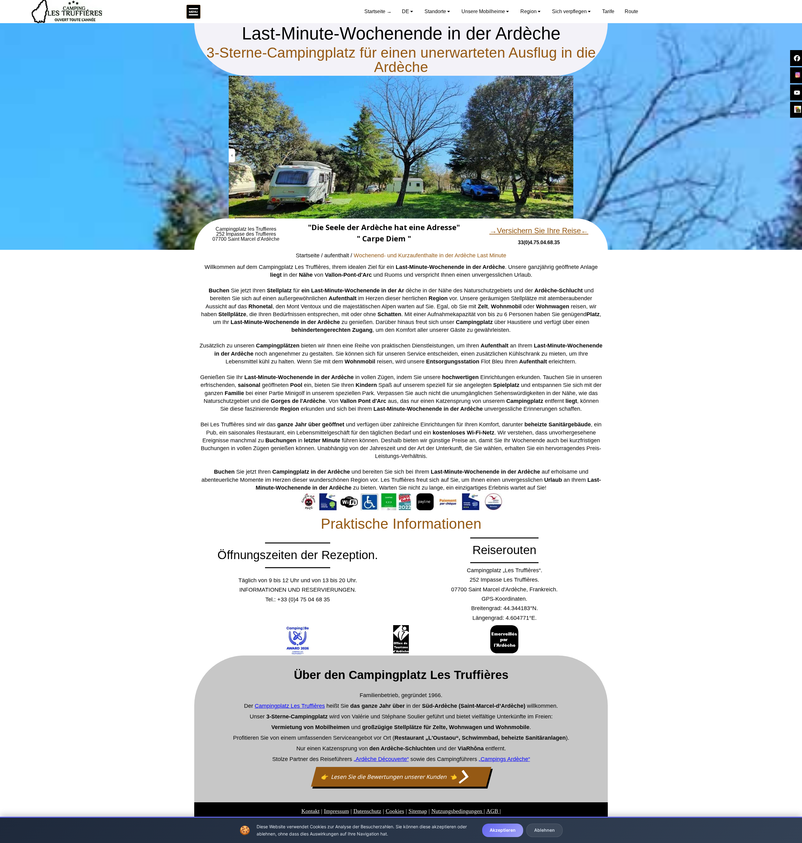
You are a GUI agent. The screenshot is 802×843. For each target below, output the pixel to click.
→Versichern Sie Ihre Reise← (538, 230)
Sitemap (418, 811)
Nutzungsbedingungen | (458, 811)
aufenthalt (336, 255)
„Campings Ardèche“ (504, 759)
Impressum (336, 811)
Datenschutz (367, 811)
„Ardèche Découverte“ (381, 759)
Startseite (308, 255)
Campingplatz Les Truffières (290, 706)
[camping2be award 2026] (298, 640)
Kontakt (310, 811)
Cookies (395, 811)
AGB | (493, 811)
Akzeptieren (503, 830)
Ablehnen (544, 830)
